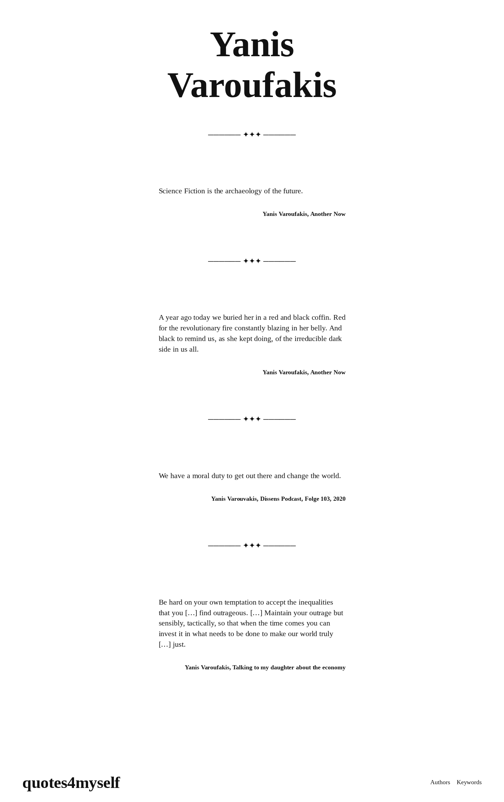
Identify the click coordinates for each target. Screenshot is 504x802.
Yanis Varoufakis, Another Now (304, 213)
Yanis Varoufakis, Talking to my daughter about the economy (265, 667)
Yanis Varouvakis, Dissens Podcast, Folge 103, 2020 (278, 498)
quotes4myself (71, 782)
